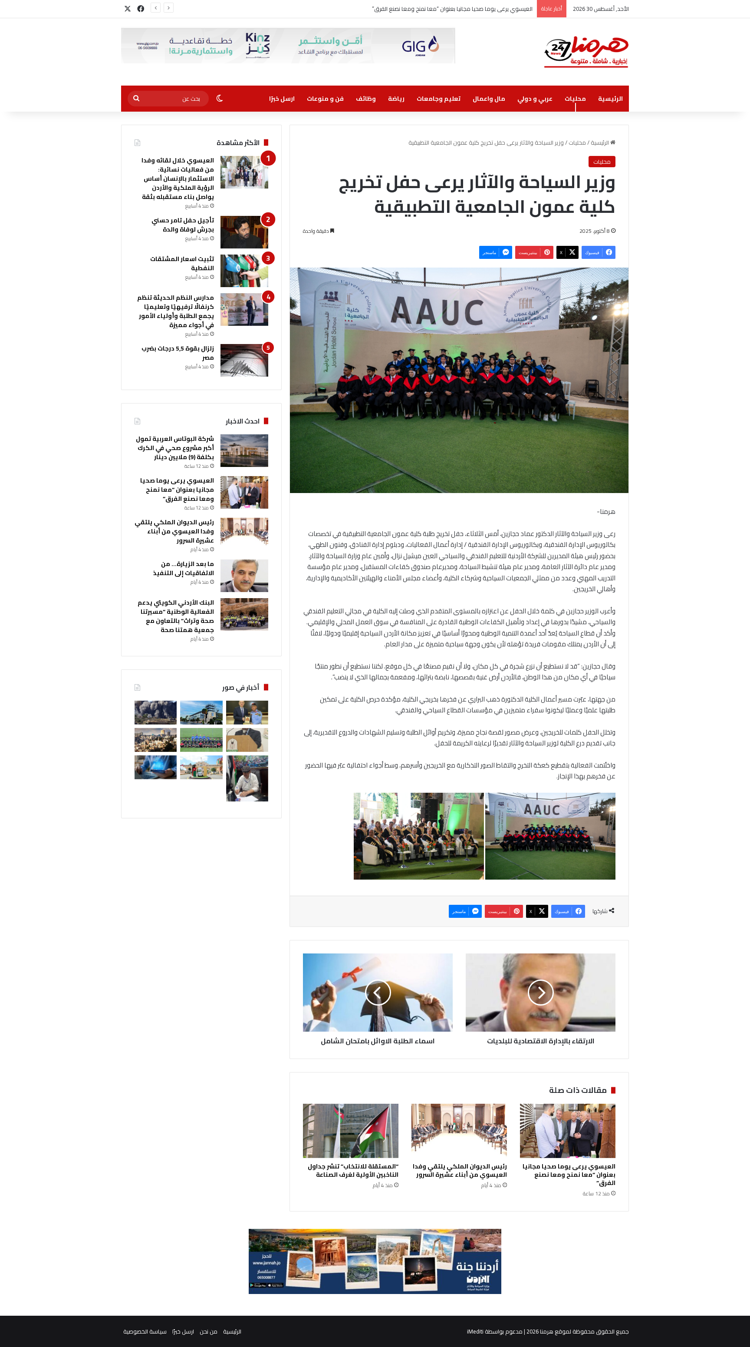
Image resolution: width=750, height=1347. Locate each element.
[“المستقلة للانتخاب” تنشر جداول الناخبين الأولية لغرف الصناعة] (350, 1131)
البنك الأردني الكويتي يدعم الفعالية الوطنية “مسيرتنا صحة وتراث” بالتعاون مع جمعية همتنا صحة (176, 616)
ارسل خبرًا (282, 98)
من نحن (208, 1331)
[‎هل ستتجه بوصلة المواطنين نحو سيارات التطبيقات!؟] (247, 778)
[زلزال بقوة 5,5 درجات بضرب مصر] (244, 360)
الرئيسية (610, 98)
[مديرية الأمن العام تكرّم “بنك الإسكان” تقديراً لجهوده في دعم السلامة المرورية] (247, 713)
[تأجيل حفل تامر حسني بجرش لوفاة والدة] (244, 232)
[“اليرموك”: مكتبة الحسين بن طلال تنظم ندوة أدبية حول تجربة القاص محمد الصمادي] (247, 740)
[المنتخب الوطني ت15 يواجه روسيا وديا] (201, 740)
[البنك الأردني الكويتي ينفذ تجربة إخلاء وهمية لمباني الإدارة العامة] (201, 713)
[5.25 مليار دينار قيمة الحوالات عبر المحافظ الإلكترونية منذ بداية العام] (156, 767)
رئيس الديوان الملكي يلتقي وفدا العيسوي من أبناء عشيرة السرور (457, 8)
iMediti (475, 1331)
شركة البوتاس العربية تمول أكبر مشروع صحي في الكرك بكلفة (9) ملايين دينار (175, 448)
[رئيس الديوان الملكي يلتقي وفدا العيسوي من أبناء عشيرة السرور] (459, 1131)
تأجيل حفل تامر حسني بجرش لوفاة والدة (182, 225)
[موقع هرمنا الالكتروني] (586, 52)
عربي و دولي (535, 98)
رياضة (396, 98)
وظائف (366, 98)
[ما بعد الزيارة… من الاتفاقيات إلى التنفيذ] (244, 575)
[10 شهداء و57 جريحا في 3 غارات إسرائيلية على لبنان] (156, 713)
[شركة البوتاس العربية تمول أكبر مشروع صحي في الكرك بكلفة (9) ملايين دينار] (244, 450)
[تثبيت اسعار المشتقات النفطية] (244, 271)
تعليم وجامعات (439, 98)
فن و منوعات (325, 98)
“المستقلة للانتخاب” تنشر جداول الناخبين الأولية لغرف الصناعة (353, 1170)
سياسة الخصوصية (145, 1331)
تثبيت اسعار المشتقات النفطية (182, 263)
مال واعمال (489, 98)
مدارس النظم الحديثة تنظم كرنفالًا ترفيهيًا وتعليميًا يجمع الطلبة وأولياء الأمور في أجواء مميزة (175, 311)
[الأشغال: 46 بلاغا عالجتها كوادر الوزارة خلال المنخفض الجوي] (201, 767)
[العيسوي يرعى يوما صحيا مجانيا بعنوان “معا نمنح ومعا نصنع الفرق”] (567, 1131)
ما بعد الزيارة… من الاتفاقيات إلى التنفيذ (183, 568)
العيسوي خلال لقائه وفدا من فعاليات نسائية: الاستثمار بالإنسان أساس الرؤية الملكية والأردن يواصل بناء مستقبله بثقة (177, 178)
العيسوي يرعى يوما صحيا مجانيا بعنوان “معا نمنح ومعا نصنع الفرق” (569, 1174)
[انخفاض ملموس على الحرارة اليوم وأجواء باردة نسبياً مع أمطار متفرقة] (156, 740)
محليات (575, 98)
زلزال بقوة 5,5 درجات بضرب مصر (177, 353)
